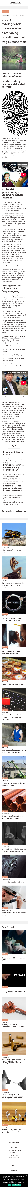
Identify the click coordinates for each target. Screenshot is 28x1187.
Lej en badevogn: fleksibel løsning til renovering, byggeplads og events (14, 850)
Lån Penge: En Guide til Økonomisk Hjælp (13, 958)
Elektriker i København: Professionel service (14, 914)
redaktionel (5, 11)
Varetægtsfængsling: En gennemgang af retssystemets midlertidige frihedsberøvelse (12, 1095)
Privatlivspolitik (16, 1184)
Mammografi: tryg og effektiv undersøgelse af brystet (12, 652)
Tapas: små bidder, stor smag (12, 684)
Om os (14, 1173)
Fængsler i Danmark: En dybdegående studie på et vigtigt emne (13, 1026)
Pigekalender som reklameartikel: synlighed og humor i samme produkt (13, 585)
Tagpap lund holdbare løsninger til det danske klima (14, 784)
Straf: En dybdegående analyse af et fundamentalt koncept (13, 992)
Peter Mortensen (19, 15)
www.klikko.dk (15, 1158)
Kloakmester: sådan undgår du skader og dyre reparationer (12, 817)
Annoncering (14, 1170)
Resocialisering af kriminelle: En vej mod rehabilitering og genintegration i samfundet (13, 1061)
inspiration (4, 545)
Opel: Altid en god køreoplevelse (13, 882)
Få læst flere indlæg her (14, 511)
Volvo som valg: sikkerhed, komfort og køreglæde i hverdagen (14, 619)
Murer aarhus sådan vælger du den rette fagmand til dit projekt (14, 751)
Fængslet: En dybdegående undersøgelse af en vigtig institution (11, 1130)
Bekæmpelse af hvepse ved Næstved (11, 551)
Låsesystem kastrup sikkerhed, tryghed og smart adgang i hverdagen (12, 717)
